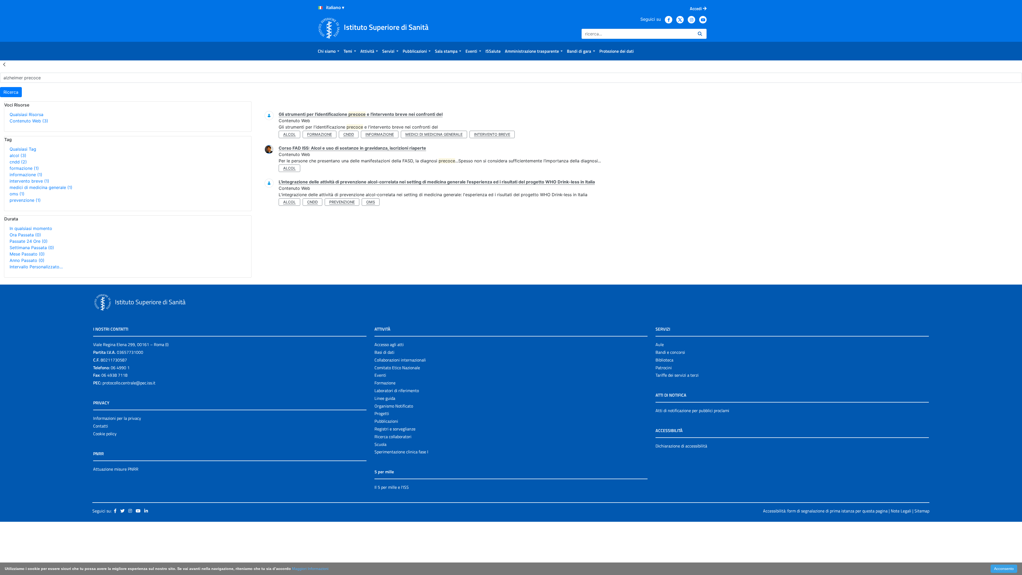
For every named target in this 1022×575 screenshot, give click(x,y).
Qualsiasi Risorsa (26, 114)
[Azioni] (320, 8)
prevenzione (25, 200)
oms (17, 193)
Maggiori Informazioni (310, 568)
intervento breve (29, 181)
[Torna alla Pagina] (4, 64)
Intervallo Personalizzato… (36, 266)
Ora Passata (25, 234)
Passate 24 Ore (29, 241)
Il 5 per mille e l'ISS (391, 487)
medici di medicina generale (41, 187)
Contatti (100, 426)
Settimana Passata (32, 247)
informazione (26, 174)
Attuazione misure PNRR (115, 469)
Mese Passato (27, 254)
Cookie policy (105, 433)
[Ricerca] (700, 34)
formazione (24, 168)
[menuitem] (328, 51)
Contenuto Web (29, 121)
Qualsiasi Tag (23, 149)
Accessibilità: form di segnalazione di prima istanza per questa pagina (825, 511)
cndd (18, 162)
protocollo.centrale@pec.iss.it (128, 383)
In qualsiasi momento (31, 228)
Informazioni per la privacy (117, 418)
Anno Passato (27, 260)
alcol (18, 155)
